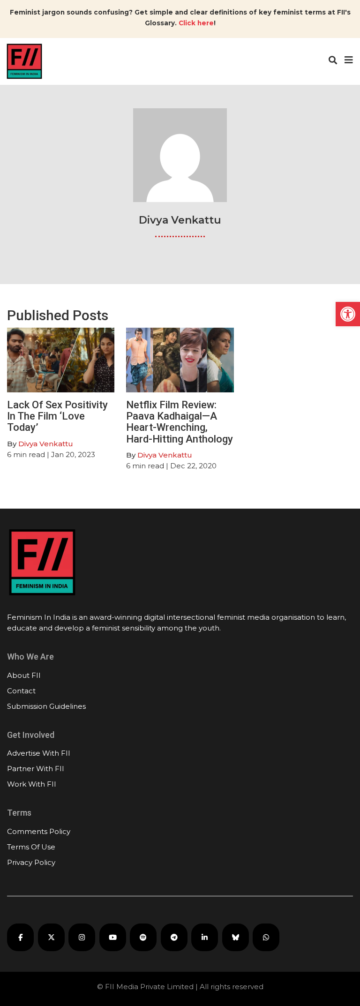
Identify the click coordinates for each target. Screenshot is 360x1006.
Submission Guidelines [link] (46, 706)
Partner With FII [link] (35, 768)
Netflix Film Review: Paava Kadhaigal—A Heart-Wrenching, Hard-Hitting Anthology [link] (179, 422)
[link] (348, 314)
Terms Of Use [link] (31, 846)
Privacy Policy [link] (31, 862)
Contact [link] (21, 690)
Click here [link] (196, 23)
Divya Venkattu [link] (45, 443)
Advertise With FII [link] (38, 753)
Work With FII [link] (31, 784)
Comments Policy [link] (38, 831)
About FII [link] (24, 675)
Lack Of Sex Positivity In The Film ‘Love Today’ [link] (57, 416)
